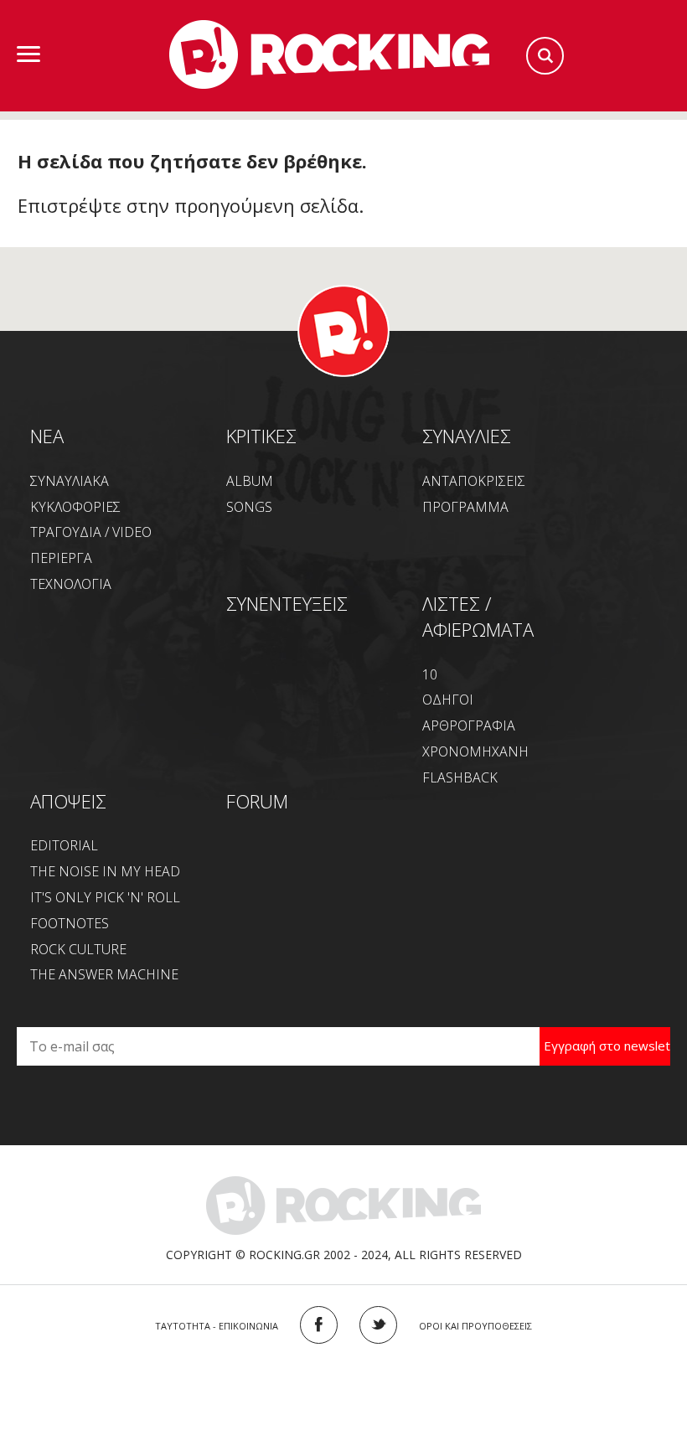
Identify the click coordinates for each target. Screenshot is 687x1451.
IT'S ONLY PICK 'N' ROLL (105, 897)
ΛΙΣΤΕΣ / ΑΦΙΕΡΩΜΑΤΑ (478, 616)
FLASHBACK (460, 777)
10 (429, 674)
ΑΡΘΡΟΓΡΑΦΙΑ (468, 725)
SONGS (249, 507)
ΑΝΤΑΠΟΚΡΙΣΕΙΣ (473, 481)
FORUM (257, 800)
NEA (47, 435)
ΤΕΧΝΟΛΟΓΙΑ (70, 584)
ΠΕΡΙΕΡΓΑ (61, 558)
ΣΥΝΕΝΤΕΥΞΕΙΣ (287, 603)
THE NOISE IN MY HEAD (105, 871)
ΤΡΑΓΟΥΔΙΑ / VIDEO (91, 532)
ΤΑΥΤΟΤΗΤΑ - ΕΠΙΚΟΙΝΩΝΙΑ (216, 1325)
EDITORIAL (64, 845)
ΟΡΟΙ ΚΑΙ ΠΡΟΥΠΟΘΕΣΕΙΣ (475, 1325)
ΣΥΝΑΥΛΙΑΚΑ (69, 481)
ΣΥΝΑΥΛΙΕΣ (466, 435)
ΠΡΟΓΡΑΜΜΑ (465, 507)
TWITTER (378, 1325)
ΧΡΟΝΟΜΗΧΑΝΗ (475, 751)
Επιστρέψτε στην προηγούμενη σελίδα (188, 205)
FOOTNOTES (69, 923)
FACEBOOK (319, 1325)
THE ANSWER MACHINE (104, 974)
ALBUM (249, 481)
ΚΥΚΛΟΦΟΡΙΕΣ (75, 507)
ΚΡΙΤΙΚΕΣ (261, 435)
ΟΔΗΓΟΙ (447, 699)
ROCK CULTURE (78, 949)
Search (545, 56)
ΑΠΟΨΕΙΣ (68, 800)
